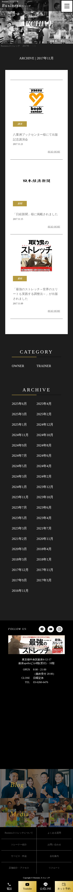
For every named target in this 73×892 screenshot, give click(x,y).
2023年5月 (19, 518)
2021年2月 (19, 539)
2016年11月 (20, 590)
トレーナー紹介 (19, 844)
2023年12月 (44, 487)
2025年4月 (44, 404)
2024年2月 (44, 476)
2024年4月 (44, 466)
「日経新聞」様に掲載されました (35, 214)
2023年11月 (20, 497)
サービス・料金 (19, 856)
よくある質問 (54, 833)
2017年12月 (20, 570)
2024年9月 (19, 445)
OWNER (18, 366)
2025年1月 (19, 424)
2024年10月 (44, 435)
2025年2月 (44, 414)
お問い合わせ (54, 844)
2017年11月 (44, 570)
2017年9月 (19, 580)
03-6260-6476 (40, 682)
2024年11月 (20, 435)
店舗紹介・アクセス (19, 868)
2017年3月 (44, 580)
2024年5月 (19, 466)
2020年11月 (44, 539)
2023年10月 (44, 497)
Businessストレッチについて (19, 833)
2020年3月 (19, 549)
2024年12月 (44, 424)
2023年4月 (44, 518)
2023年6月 (44, 507)
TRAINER (43, 366)
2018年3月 (19, 559)
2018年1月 (44, 559)
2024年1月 (19, 487)
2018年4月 (44, 549)
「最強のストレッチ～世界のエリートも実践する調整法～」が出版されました (35, 294)
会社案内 (54, 856)
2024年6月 (44, 455)
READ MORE (54, 151)
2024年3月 (19, 476)
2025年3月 (19, 414)
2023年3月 (19, 528)
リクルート (54, 868)
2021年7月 (44, 528)
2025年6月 (19, 404)
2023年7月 (19, 507)
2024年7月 (19, 455)
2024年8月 (44, 445)
